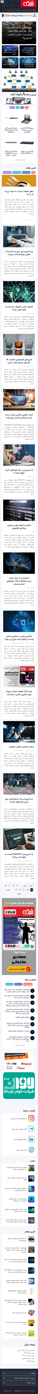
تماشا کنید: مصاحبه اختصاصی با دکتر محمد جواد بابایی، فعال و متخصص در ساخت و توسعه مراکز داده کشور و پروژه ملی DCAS (17, 1004)
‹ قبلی (25, 885)
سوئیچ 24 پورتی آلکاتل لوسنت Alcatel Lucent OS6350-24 (11, 130)
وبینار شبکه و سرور (22, 1150)
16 (13, 885)
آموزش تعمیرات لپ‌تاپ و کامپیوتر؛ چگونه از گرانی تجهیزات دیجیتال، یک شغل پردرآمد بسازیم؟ (15, 1302)
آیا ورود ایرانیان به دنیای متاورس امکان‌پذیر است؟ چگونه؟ (18, 1200)
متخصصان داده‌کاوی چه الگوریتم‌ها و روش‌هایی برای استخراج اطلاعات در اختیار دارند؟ (18, 1039)
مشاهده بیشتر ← (19, 159)
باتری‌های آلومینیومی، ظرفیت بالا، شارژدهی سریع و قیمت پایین (19, 361)
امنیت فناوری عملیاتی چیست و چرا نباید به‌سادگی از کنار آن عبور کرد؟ (19, 416)
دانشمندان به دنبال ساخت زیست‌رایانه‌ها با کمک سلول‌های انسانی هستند (19, 581)
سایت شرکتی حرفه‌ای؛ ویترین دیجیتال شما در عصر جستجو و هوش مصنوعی (16, 1281)
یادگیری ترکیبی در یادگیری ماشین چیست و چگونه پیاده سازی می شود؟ (19, 638)
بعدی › (7, 890)
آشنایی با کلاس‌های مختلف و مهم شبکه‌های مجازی (9, 52)
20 (28, 890)
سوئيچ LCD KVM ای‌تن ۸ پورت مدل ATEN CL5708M (27, 130)
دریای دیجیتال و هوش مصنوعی (21, 746)
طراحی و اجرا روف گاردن (26, 1350)
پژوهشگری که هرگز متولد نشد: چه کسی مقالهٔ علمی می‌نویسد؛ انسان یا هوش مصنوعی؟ (20, 33)
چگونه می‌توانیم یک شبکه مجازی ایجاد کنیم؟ (22, 90)
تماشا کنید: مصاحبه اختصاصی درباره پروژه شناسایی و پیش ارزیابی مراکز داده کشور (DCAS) (18, 1025)
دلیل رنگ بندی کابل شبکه (20, 1313)
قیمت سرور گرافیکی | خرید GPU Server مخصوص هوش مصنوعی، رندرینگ (16, 1271)
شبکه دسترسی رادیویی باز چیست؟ (10, 65)
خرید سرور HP (29, 1353)
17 (9, 885)
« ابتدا (31, 885)
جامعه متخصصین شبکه (20, 1140)
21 (24, 890)
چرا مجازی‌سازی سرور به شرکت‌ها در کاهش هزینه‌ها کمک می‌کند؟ (19, 253)
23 (16, 890)
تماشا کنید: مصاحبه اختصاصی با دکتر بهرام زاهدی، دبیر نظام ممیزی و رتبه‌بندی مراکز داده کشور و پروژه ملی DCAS (16, 1011)
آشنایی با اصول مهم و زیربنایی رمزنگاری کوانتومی (19, 527)
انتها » (19, 894)
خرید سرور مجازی (28, 1358)
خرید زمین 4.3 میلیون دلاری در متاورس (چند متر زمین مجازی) (16, 1210)
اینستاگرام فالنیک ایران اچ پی (19, 1119)
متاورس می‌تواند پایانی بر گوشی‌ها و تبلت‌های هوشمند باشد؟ (17, 1168)
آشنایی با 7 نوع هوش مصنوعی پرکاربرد (18, 1031)
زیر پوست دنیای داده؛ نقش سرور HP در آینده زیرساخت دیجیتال (16, 1334)
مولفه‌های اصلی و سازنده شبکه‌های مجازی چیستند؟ (29, 64)
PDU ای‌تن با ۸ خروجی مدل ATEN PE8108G (27, 152)
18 (5, 885)
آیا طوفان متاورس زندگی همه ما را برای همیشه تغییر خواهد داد (16, 1189)
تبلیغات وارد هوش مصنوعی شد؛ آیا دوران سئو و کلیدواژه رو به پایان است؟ (27, 51)
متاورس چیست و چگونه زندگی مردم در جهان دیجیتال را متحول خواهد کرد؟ (16, 1221)
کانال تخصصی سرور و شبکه (19, 1129)
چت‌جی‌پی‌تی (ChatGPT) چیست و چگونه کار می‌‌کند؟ (19, 856)
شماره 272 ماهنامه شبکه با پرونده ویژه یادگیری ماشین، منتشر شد (19, 693)
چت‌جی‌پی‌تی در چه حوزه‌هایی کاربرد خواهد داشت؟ (19, 471)
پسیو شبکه (31, 1361)
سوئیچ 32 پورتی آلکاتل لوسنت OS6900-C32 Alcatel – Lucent (11, 153)
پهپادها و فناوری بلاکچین (22, 1017)
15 (17, 885)
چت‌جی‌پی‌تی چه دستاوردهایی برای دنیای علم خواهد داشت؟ (19, 800)
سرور (8, 1391)
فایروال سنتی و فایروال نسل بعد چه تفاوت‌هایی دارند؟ (19, 308)
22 (20, 890)
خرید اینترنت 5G (29, 1355)
